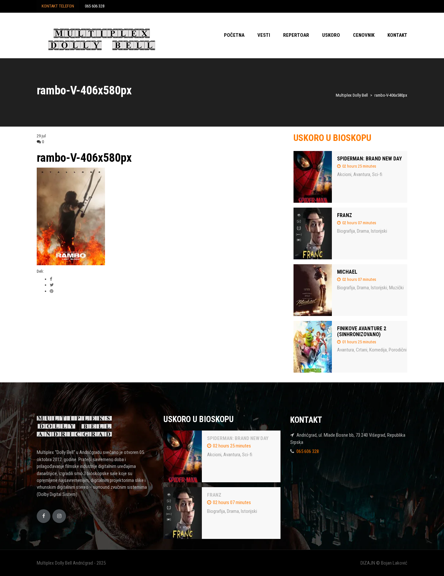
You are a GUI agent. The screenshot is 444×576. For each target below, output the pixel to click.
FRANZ (344, 215)
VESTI (263, 35)
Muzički (396, 288)
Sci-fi (377, 174)
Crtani (361, 350)
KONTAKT (397, 35)
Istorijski (379, 231)
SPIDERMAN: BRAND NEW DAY (369, 159)
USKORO (331, 35)
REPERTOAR (296, 35)
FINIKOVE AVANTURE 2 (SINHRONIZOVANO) (361, 331)
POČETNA (234, 35)
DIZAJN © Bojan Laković (383, 563)
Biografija (346, 231)
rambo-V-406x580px (84, 158)
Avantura (361, 174)
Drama (363, 231)
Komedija (378, 350)
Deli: (40, 271)
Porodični (398, 350)
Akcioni (344, 174)
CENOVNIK (363, 35)
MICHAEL (347, 272)
